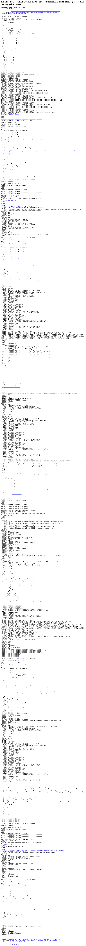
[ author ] (26, 13)
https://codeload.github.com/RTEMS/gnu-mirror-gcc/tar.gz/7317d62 (43, 523)
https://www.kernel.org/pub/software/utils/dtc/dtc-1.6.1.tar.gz (21, 147)
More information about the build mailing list (10, 944)
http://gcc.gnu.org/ (7, 515)
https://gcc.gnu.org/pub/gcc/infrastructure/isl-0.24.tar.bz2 (20, 527)
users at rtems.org (17, 120)
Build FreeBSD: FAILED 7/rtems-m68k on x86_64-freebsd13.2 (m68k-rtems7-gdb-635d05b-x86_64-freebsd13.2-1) (36, 11)
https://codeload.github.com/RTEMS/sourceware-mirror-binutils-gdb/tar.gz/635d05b (56, 264)
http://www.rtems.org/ (7, 844)
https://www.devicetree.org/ (9, 141)
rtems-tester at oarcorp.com (19, 7)
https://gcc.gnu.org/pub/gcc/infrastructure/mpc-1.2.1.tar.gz (20, 525)
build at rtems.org (14, 114)
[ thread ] (18, 13)
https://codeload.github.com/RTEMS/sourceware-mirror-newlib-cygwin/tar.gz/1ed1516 (43, 521)
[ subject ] (22, 13)
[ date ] (14, 13)
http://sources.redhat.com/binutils (11, 258)
